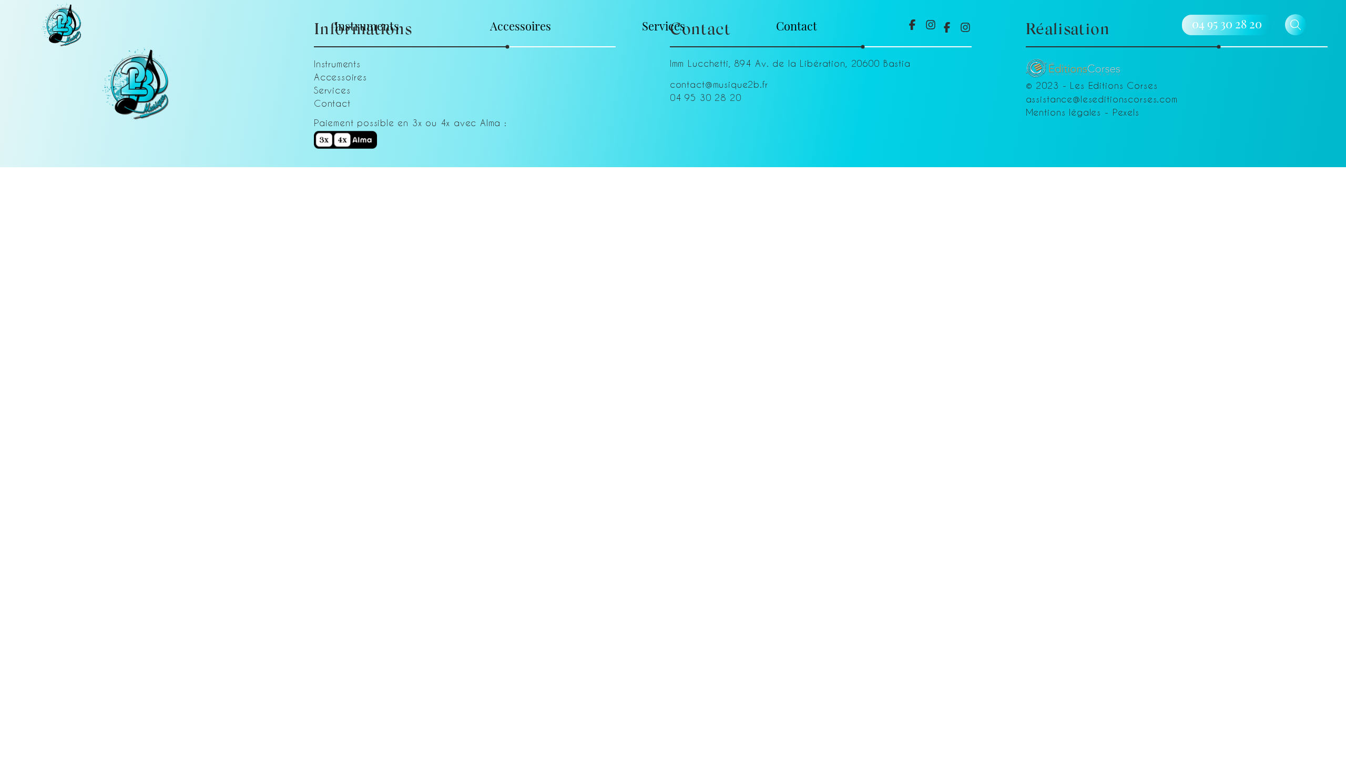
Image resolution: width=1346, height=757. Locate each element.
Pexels (1126, 112)
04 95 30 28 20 (1227, 24)
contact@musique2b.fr (719, 84)
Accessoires (520, 25)
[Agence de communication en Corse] (1073, 64)
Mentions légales (1064, 112)
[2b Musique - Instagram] (930, 24)
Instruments (366, 25)
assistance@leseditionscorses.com (1102, 99)
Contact (796, 25)
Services (663, 25)
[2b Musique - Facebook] (912, 24)
